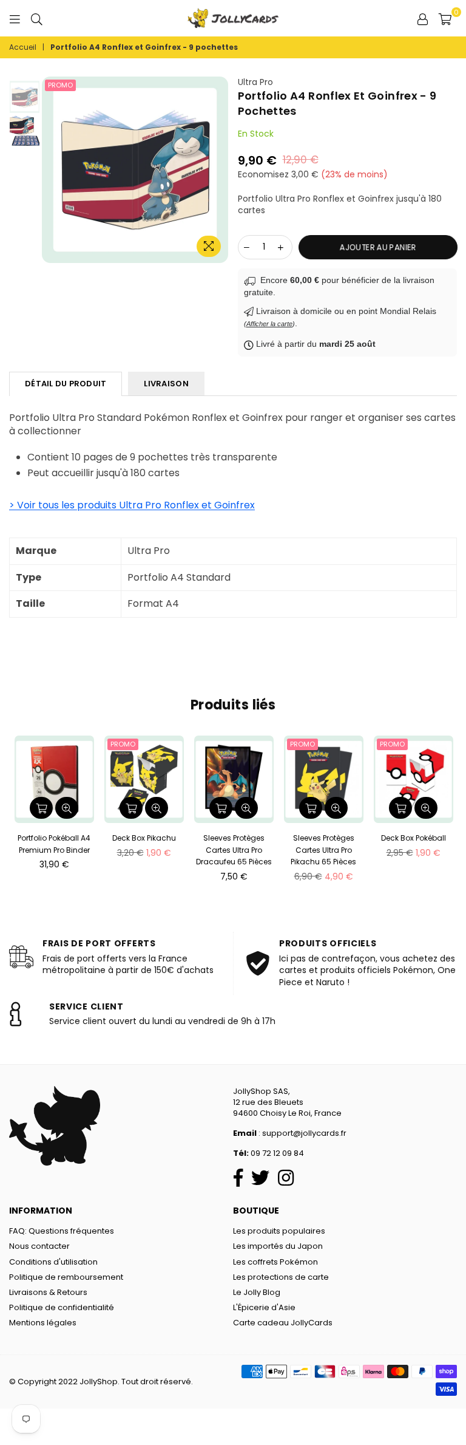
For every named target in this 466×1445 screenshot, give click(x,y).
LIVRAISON (166, 383)
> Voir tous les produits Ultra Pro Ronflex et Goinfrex (132, 505)
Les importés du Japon (278, 1246)
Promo (60, 85)
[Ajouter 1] (280, 247)
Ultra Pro (255, 82)
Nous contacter (39, 1246)
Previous (48, 169)
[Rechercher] (36, 18)
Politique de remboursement (66, 1277)
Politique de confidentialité (61, 1307)
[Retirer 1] (246, 247)
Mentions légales (42, 1322)
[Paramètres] (422, 18)
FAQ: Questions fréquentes (61, 1231)
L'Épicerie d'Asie (264, 1307)
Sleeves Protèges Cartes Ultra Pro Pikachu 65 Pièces (323, 850)
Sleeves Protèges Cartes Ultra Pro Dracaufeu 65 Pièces (234, 850)
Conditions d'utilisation (53, 1262)
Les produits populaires (279, 1231)
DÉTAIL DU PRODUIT (65, 383)
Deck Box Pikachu (144, 838)
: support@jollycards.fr (301, 1133)
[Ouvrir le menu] (14, 18)
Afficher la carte (269, 323)
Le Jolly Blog (256, 1292)
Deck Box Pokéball (413, 838)
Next (223, 169)
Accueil (22, 47)
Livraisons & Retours (48, 1292)
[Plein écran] (209, 246)
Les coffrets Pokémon (275, 1262)
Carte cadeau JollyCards (283, 1322)
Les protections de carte (281, 1277)
